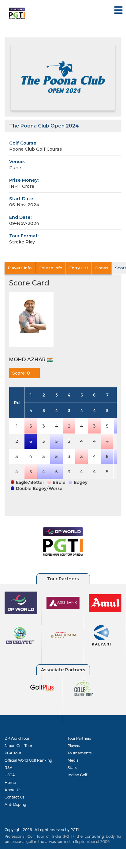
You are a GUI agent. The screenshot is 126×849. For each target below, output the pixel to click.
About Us (13, 790)
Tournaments (79, 753)
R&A (9, 767)
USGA (10, 775)
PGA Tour (13, 753)
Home (10, 782)
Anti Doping (15, 804)
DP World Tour (17, 738)
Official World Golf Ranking (28, 760)
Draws (101, 267)
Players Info (20, 267)
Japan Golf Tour (18, 745)
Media (73, 760)
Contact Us (14, 797)
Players (74, 745)
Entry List (78, 267)
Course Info (50, 267)
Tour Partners (79, 738)
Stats (72, 767)
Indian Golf (77, 775)
